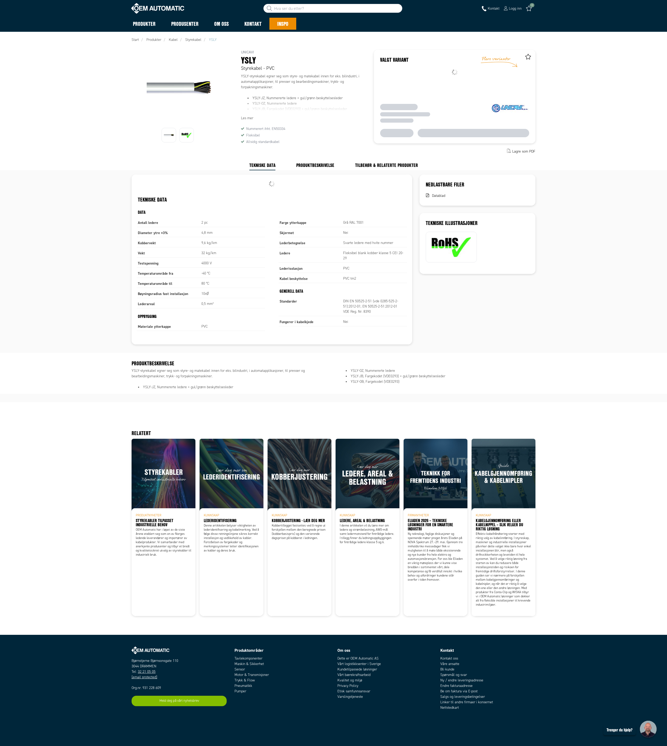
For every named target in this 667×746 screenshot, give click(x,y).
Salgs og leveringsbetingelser (462, 696)
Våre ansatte (449, 664)
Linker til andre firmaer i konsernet (466, 702)
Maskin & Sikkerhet (249, 664)
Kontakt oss (449, 658)
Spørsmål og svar (453, 675)
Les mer (247, 118)
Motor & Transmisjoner (251, 675)
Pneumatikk (243, 686)
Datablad (438, 195)
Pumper (240, 691)
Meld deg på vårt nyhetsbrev (179, 701)
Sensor (239, 669)
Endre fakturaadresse (456, 686)
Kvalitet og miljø (349, 680)
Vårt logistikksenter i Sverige (359, 664)
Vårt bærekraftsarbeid (353, 675)
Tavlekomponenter (248, 658)
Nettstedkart (449, 707)
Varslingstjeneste (350, 696)
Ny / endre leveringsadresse (461, 680)
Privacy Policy (347, 686)
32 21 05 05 (147, 671)
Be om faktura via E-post (459, 691)
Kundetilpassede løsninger (357, 669)
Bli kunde (447, 669)
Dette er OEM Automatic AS (358, 658)
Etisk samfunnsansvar (353, 691)
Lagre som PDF (523, 151)
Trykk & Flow (244, 680)
